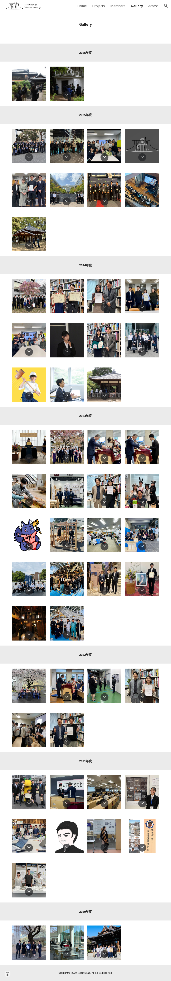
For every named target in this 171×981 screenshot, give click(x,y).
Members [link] (117, 6)
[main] (85, 24)
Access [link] (153, 6)
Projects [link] (98, 6)
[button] (166, 6)
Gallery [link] (137, 6)
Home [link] (82, 6)
